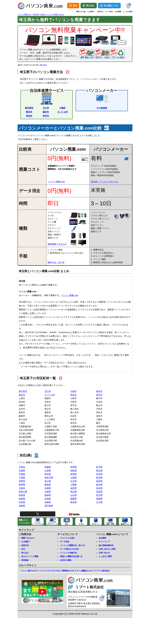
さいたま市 (62, 112)
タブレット (96, 524)
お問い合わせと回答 (107, 549)
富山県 (48, 481)
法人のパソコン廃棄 (29, 556)
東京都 (99, 470)
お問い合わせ (104, 553)
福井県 (99, 481)
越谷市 (46, 112)
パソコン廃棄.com (56, 182)
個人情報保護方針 (106, 545)
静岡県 (22, 484)
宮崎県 (22, 506)
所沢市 (46, 116)
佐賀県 (22, 502)
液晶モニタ (125, 524)
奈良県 (99, 488)
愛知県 (48, 484)
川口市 (46, 108)
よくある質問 (127, 11)
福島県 (73, 470)
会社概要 (118, 11)
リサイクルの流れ (67, 538)
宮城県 (22, 470)
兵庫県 (48, 491)
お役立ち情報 (65, 560)
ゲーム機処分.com (84, 571)
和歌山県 (23, 491)
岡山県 (73, 491)
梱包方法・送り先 (56, 262)
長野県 (22, 481)
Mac (66, 524)
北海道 (22, 467)
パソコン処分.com (28, 571)
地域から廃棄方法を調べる (71, 556)
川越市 (62, 108)
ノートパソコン (37, 524)
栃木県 (48, 474)
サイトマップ (104, 542)
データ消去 (109, 11)
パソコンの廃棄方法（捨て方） (73, 545)
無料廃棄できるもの (57, 244)
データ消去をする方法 (69, 549)
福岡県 (99, 499)
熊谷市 (29, 112)
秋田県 (73, 467)
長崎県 (48, 502)
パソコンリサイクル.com (49, 571)
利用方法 (100, 11)
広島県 (99, 491)
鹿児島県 (49, 506)
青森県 (48, 467)
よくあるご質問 (105, 556)
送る (23, 549)
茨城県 (22, 474)
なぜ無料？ (91, 11)
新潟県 (99, 477)
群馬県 (73, 474)
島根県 (48, 495)
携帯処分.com (68, 571)
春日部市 (29, 108)
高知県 (48, 499)
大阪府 (22, 488)
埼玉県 (99, 474)
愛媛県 (73, 499)
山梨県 (73, 477)
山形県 (48, 470)
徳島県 (22, 499)
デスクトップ (52, 524)
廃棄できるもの (27, 538)
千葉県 (22, 477)
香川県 (99, 495)
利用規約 (25, 560)
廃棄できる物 (80, 11)
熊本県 (73, 502)
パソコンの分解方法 (68, 553)
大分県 (99, 502)
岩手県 (99, 467)
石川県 (73, 481)
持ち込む (25, 553)
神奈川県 (49, 477)
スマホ (81, 524)
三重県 (73, 484)
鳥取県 (22, 495)
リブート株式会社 (102, 571)
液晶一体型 (110, 524)
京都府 (48, 488)
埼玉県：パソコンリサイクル (104, 182)
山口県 (73, 495)
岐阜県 (99, 484)
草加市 (29, 116)
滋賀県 (73, 488)
